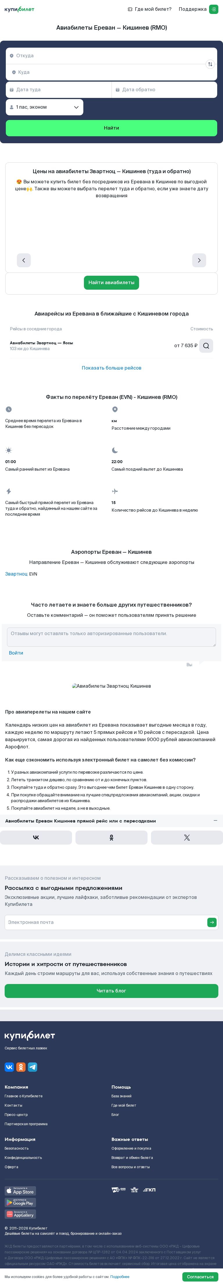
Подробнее (120, 1277)
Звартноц (16, 574)
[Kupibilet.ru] (19, 9)
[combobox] (111, 56)
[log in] (213, 9)
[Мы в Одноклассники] (21, 1067)
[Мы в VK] (9, 1067)
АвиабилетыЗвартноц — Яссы (41, 343)
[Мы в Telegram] (32, 1067)
